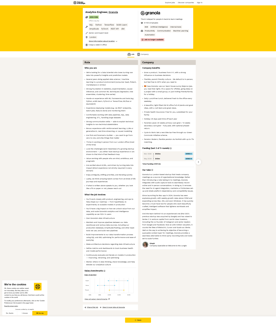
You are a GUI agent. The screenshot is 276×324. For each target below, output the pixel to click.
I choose (25, 313)
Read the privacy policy (11, 306)
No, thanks (9, 313)
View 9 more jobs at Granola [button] (113, 307)
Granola (113, 12)
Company (145, 54)
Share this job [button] (92, 307)
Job (132, 54)
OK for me (40, 313)
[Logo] (79, 2)
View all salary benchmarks (96, 299)
